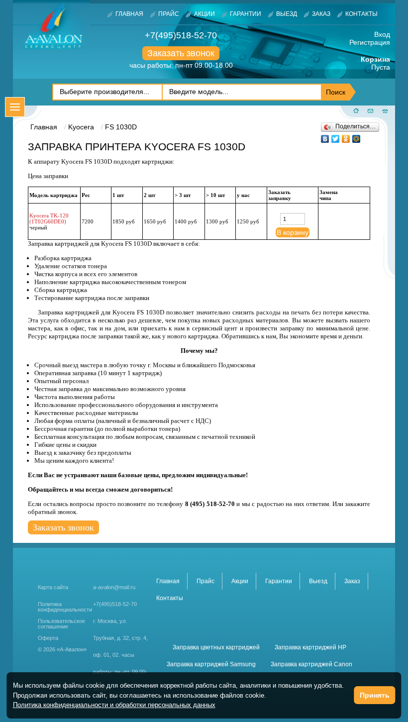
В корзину (292, 232)
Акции (204, 13)
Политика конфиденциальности (65, 607)
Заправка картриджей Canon (311, 664)
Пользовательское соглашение (61, 624)
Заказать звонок (180, 53)
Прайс (168, 13)
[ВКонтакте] (325, 136)
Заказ (321, 13)
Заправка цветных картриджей (216, 647)
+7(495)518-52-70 (181, 35)
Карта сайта (53, 587)
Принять (375, 695)
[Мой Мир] (356, 136)
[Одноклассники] (346, 136)
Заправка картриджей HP (310, 647)
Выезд (286, 13)
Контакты (361, 13)
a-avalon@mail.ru (114, 587)
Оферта (48, 638)
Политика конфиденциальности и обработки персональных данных (114, 705)
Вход (382, 34)
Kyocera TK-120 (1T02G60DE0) (49, 218)
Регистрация (369, 42)
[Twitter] (335, 136)
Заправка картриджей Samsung (211, 664)
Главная (129, 13)
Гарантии (245, 13)
